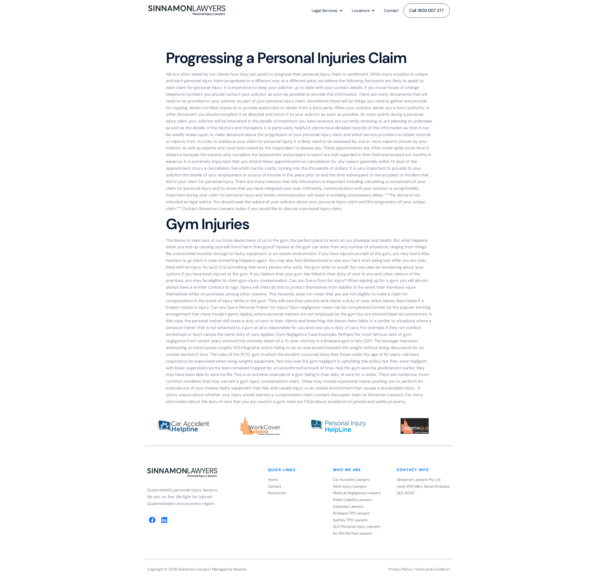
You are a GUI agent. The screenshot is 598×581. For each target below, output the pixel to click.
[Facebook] (152, 520)
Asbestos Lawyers (348, 506)
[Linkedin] (164, 520)
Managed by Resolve (229, 569)
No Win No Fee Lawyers (352, 533)
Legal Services (325, 10)
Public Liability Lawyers (352, 499)
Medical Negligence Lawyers (356, 492)
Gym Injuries (207, 224)
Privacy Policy (400, 569)
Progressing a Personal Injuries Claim (286, 58)
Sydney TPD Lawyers (350, 520)
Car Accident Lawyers (351, 479)
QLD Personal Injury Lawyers (356, 526)
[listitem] (424, 479)
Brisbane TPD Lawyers (351, 513)
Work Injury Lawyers (349, 486)
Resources (276, 492)
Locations (361, 10)
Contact (391, 10)
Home (273, 479)
